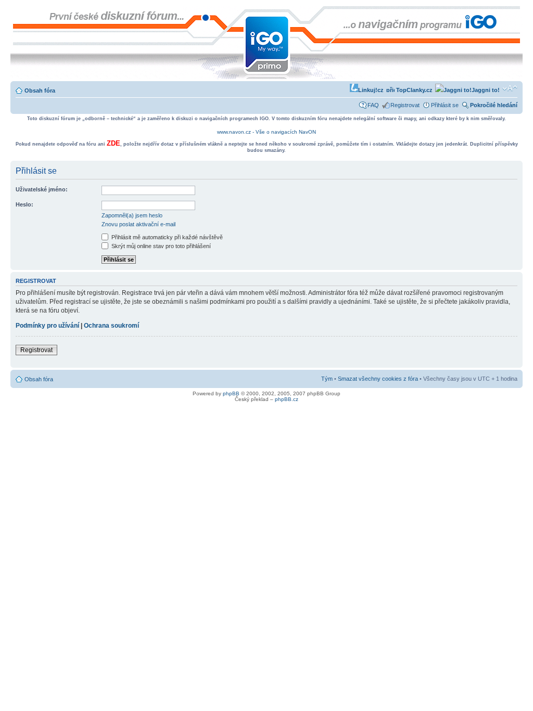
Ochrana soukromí (111, 325)
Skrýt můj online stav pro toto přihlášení (160, 246)
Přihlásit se (445, 105)
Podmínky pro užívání (47, 325)
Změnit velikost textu (509, 88)
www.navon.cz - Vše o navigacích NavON (266, 132)
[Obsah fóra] (19, 11)
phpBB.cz (286, 399)
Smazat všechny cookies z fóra (378, 379)
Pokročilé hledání (493, 105)
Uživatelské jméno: (42, 189)
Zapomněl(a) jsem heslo (131, 215)
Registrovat (405, 105)
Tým (327, 379)
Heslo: (24, 204)
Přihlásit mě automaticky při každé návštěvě (166, 237)
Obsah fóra (39, 90)
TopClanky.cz (414, 90)
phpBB (231, 393)
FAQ (373, 105)
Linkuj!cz (371, 90)
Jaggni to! (486, 90)
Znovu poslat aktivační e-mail (138, 224)
